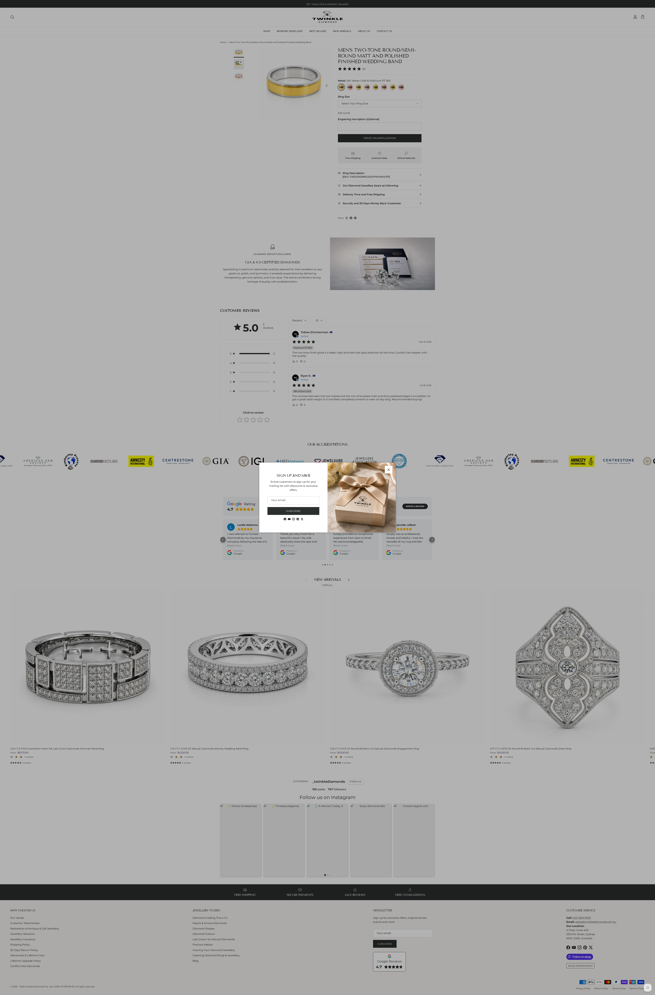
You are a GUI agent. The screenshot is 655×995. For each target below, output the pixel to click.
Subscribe (293, 511)
